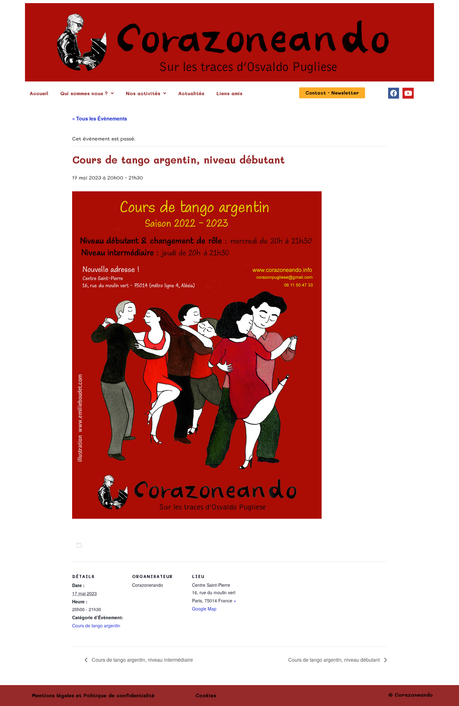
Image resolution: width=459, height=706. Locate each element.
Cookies (205, 695)
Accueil (39, 93)
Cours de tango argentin (96, 625)
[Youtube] (407, 93)
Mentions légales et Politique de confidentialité (93, 695)
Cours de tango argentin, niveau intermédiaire (142, 659)
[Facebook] (393, 93)
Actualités (191, 93)
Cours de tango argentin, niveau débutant (334, 659)
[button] (87, 93)
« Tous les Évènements (99, 118)
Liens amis (229, 93)
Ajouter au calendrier (108, 545)
